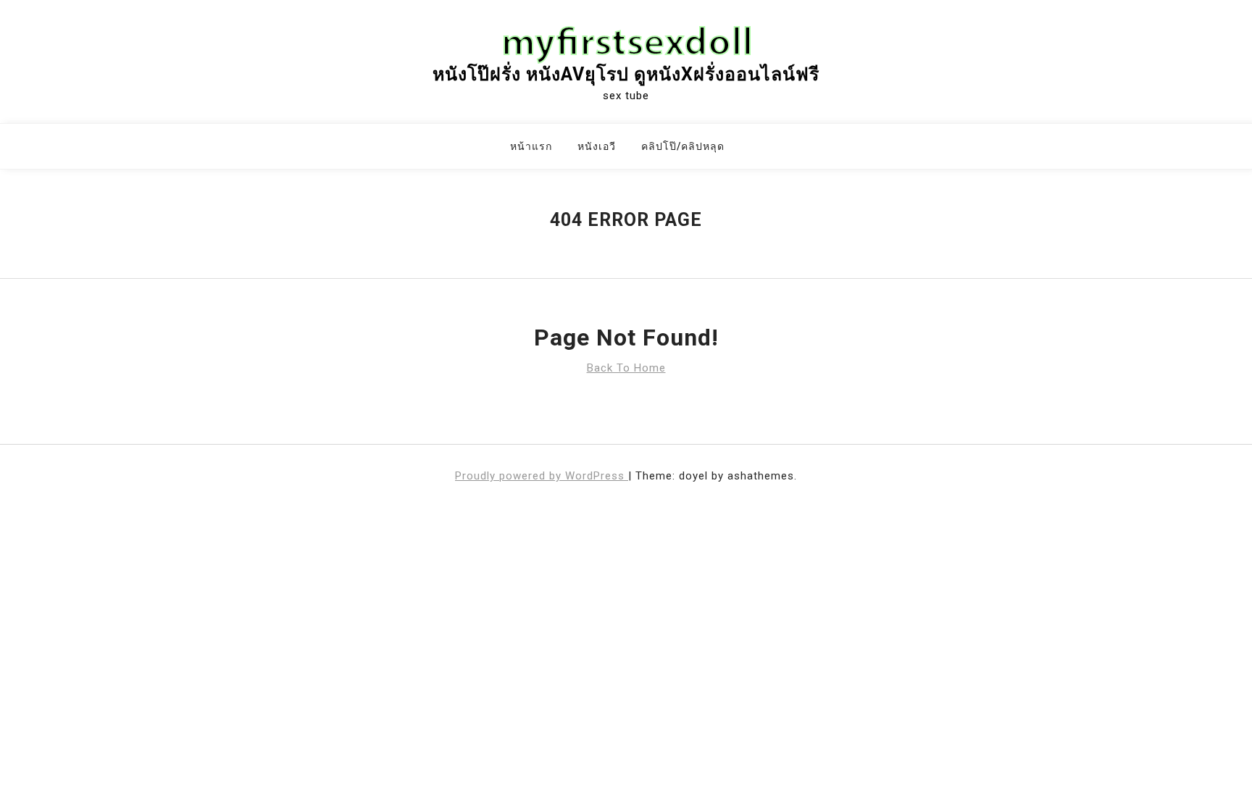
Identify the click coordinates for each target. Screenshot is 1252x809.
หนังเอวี (596, 146)
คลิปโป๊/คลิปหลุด (683, 146)
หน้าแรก (531, 146)
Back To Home (626, 367)
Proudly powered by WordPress (541, 475)
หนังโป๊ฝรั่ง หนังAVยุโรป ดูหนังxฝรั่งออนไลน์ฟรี (626, 74)
